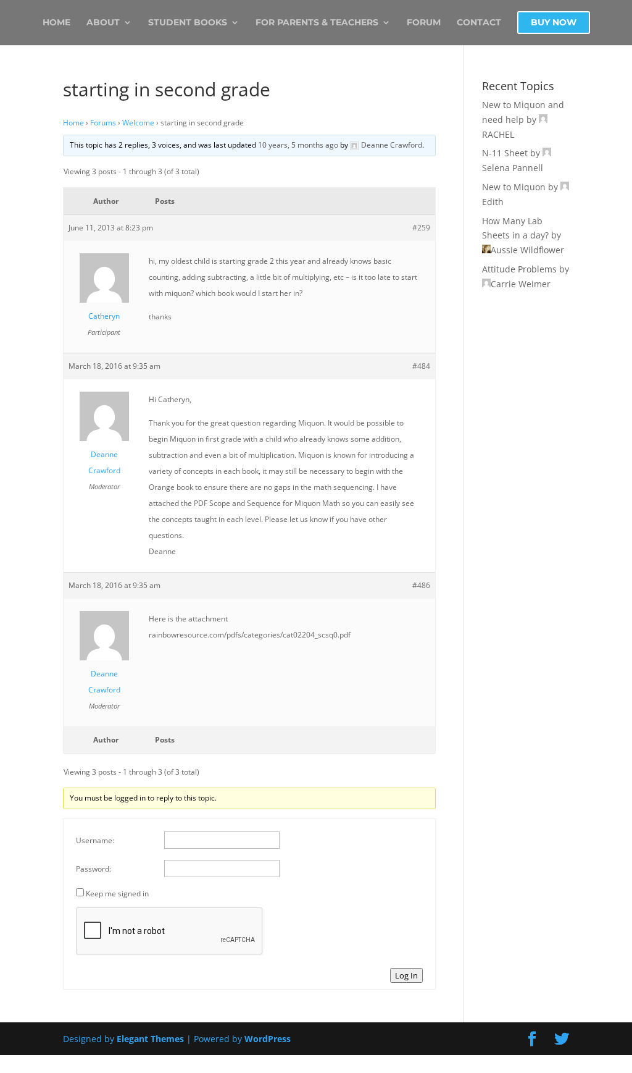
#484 (421, 366)
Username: (95, 840)
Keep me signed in (117, 893)
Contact (479, 23)
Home (56, 23)
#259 (421, 227)
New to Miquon (514, 187)
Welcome (138, 122)
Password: (93, 869)
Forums (103, 122)
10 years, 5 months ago (298, 145)
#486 (421, 585)
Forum (424, 23)
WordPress (267, 1039)
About (103, 23)
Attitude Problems (519, 269)
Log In (406, 975)
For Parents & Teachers (317, 23)
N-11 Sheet (505, 153)
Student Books (187, 23)
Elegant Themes (150, 1039)
